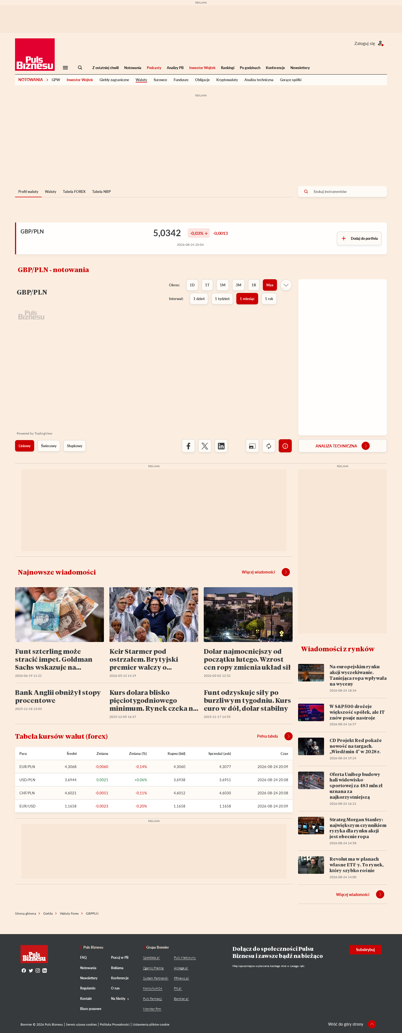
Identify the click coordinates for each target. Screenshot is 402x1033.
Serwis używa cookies (81, 1024)
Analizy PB (175, 67)
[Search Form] (80, 67)
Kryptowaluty (227, 80)
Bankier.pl (181, 999)
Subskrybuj (365, 949)
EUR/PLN (27, 766)
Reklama (117, 968)
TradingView (43, 433)
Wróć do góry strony (345, 1024)
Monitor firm (152, 1009)
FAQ (83, 957)
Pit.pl (177, 988)
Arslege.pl (181, 968)
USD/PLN (27, 780)
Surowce (160, 80)
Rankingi (227, 67)
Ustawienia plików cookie (151, 1024)
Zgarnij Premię (153, 968)
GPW (56, 80)
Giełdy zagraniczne (114, 80)
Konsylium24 (152, 988)
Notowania (132, 67)
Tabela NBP (101, 191)
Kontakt (86, 999)
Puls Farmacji (152, 999)
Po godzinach (250, 67)
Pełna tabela (267, 736)
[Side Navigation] (65, 67)
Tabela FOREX (74, 191)
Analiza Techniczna (336, 446)
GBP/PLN (32, 231)
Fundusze (181, 80)
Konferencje (275, 67)
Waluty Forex (69, 913)
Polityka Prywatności (115, 1024)
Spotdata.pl (151, 957)
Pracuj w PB (120, 957)
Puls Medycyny (185, 957)
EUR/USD (27, 806)
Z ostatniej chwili (105, 67)
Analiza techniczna (258, 80)
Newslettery (300, 67)
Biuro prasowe (90, 1009)
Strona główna (25, 913)
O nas (115, 988)
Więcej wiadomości (258, 572)
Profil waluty (28, 191)
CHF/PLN (27, 793)
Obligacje (202, 80)
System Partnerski (155, 978)
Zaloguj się (364, 43)
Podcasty (154, 67)
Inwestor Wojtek (202, 67)
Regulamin (87, 988)
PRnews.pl (181, 978)
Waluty (141, 80)
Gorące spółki (290, 80)
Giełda (48, 913)
